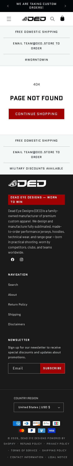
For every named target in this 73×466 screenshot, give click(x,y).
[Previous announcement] (7, 5)
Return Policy (17, 304)
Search (13, 284)
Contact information (26, 457)
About (12, 294)
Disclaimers (16, 324)
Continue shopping (36, 113)
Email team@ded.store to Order (36, 45)
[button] (9, 19)
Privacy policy (58, 443)
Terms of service (24, 450)
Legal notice (57, 457)
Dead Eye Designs (34, 438)
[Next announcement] (65, 5)
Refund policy (31, 443)
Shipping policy (54, 450)
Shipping (14, 314)
